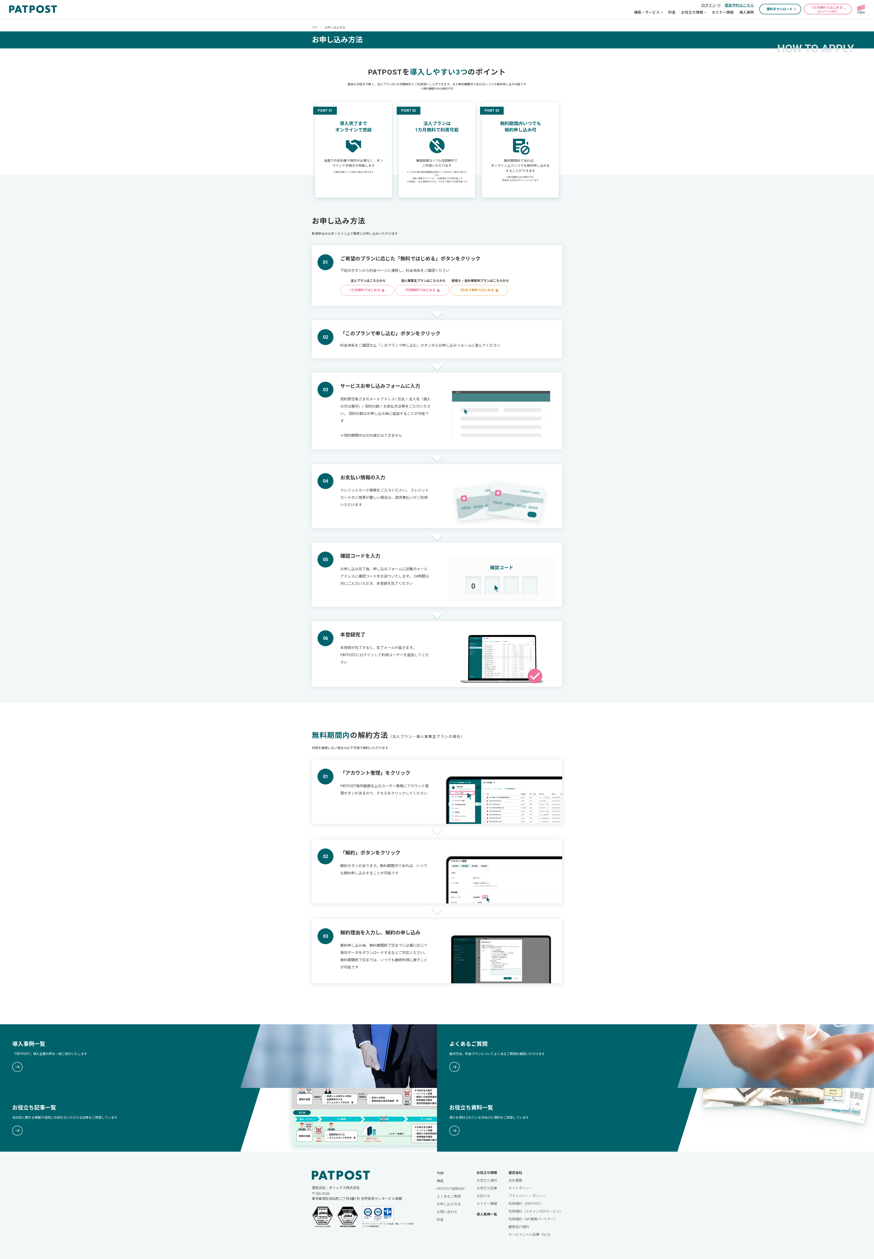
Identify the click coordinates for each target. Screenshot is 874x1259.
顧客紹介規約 (518, 1227)
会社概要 (515, 1180)
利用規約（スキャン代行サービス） (535, 1211)
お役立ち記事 (487, 1188)
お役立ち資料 (487, 1180)
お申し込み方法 (449, 1204)
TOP (314, 27)
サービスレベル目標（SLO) (529, 1235)
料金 (672, 12)
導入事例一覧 (487, 1214)
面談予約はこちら (739, 5)
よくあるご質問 (449, 1196)
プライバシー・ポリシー (527, 1196)
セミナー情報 (723, 12)
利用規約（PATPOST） (525, 1204)
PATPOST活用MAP (451, 1189)
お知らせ (483, 1196)
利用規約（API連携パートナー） (533, 1219)
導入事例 (746, 12)
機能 (440, 1181)
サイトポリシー (520, 1188)
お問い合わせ (447, 1212)
